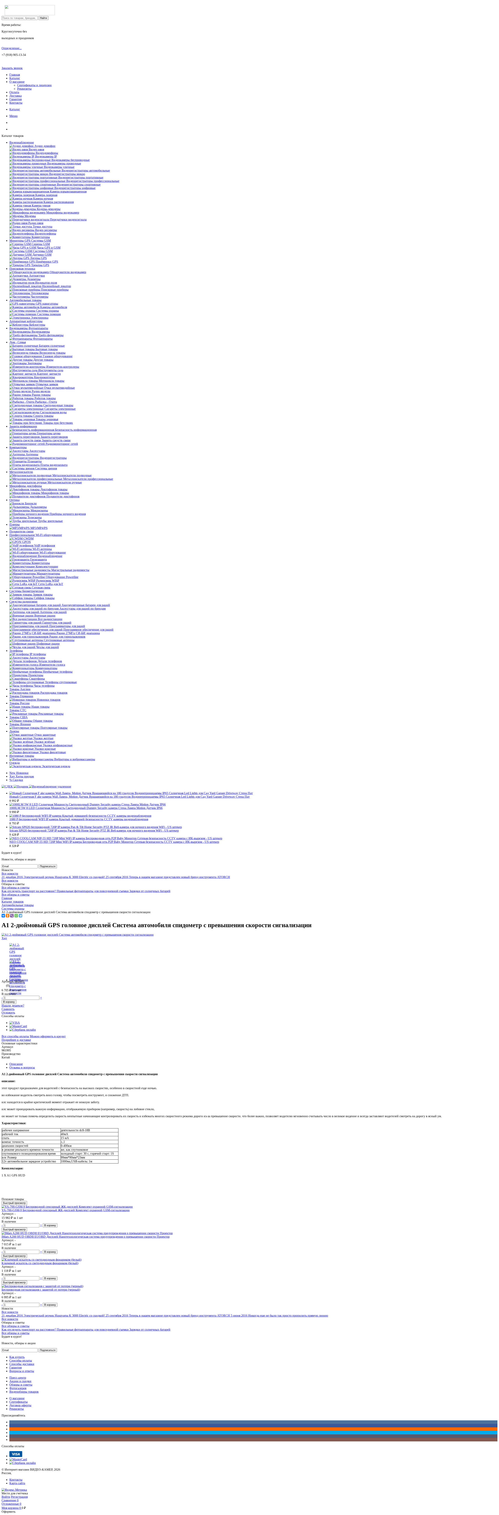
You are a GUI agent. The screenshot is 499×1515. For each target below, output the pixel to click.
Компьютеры (18, 447)
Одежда (14, 762)
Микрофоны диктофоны (25, 486)
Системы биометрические (26, 591)
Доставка (15, 95)
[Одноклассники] (7, 915)
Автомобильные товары (25, 300)
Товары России (19, 703)
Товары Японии (20, 724)
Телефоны (16, 650)
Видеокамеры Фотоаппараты (28, 328)
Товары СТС (17, 710)
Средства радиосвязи (23, 601)
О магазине (17, 81)
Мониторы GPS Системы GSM (30, 240)
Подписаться (47, 866)
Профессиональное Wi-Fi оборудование (35, 535)
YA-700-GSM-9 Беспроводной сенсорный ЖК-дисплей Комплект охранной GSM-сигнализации (66, 1210)
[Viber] (12, 915)
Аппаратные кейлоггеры (25, 321)
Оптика (14, 500)
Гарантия (15, 99)
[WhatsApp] (16, 915)
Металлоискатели (21, 472)
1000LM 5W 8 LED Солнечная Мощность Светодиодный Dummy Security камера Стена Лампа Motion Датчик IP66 (86, 808)
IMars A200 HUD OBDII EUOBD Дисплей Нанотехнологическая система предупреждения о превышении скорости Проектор (86, 1236)
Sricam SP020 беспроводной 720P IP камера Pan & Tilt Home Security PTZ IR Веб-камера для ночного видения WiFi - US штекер (94, 830)
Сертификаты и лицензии (34, 85)
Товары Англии (19, 689)
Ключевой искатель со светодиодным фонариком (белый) (40, 1263)
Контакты (15, 102)
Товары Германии (21, 696)
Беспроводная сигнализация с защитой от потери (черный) (41, 1289)
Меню (13, 116)
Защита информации (23, 426)
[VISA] (14, 1022)
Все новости (10, 873)
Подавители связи (21, 531)
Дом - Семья (17, 342)
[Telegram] (20, 915)
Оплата (14, 92)
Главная (14, 74)
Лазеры (14, 731)
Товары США (18, 717)
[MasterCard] (18, 1026)
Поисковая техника (22, 268)
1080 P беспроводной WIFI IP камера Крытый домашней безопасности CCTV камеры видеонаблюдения (78, 819)
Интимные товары (21, 755)
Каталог (14, 78)
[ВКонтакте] (3, 915)
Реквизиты (24, 88)
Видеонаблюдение (21, 142)
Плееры (14, 524)
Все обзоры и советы (15, 887)
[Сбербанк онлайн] (22, 1029)
